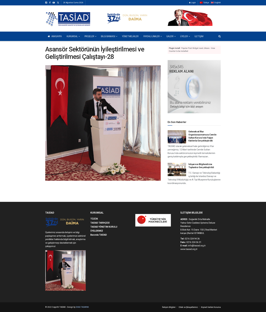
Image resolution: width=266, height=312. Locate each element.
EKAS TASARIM (82, 307)
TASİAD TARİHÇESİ (100, 223)
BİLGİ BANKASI (108, 36)
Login (193, 3)
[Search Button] (219, 36)
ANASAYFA (56, 36)
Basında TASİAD (98, 235)
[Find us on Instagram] (46, 3)
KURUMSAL (72, 36)
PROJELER (89, 36)
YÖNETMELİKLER (130, 36)
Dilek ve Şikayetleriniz (188, 307)
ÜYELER (184, 36)
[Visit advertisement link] (194, 86)
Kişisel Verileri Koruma (211, 307)
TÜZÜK (94, 219)
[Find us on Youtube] (54, 3)
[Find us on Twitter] (58, 3)
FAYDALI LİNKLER (151, 36)
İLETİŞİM (199, 36)
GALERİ (169, 36)
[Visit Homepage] (68, 18)
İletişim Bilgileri (168, 307)
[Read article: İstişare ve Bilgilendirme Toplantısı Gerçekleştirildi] (177, 169)
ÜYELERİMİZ (96, 231)
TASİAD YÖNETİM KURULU (103, 227)
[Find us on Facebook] (49, 3)
